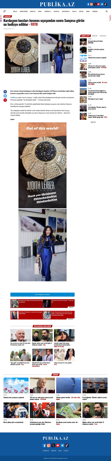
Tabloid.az (56, 11)
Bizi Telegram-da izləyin (42, 294)
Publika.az (14, 97)
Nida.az (15, 11)
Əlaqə (59, 451)
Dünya (39, 11)
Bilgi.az (74, 11)
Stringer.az (47, 11)
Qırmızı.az (32, 11)
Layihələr (94, 11)
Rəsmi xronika (24, 11)
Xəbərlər (53, 451)
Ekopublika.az (65, 11)
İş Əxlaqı (66, 451)
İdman (87, 11)
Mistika (81, 11)
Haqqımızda (46, 451)
